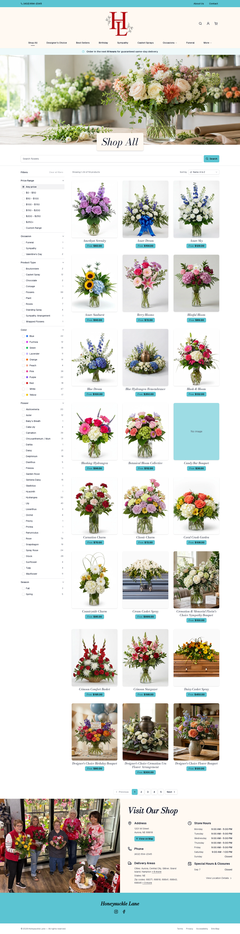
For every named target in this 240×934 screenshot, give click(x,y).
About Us (199, 3)
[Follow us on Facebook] (124, 912)
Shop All (32, 42)
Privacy (189, 928)
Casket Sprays (145, 42)
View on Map (146, 838)
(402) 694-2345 (32, 3)
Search (213, 158)
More (206, 42)
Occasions (169, 42)
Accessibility (202, 928)
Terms (180, 928)
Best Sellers (83, 42)
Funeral (190, 42)
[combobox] (203, 172)
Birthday (103, 42)
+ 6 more (156, 871)
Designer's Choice (57, 42)
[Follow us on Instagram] (116, 912)
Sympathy (122, 42)
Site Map (215, 928)
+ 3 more (147, 882)
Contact (213, 3)
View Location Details (217, 878)
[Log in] (208, 23)
